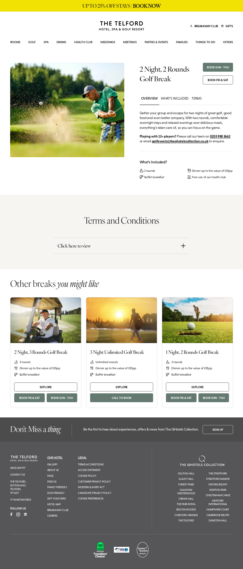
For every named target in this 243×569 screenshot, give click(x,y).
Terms (197, 98)
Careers (52, 515)
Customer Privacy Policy (94, 481)
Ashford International (217, 502)
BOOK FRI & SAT (218, 80)
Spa (46, 42)
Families (181, 42)
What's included (175, 98)
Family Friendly (57, 487)
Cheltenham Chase (218, 495)
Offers (228, 42)
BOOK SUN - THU (218, 67)
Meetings (130, 42)
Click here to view (74, 245)
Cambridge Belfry (217, 515)
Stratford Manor (217, 478)
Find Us (51, 481)
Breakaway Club (58, 510)
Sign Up (217, 429)
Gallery (52, 464)
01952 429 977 (17, 467)
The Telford (186, 520)
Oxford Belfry (217, 484)
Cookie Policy (87, 475)
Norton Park (217, 489)
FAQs (50, 475)
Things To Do (205, 42)
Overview (149, 98)
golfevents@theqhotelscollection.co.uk (180, 141)
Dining (61, 42)
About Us (53, 470)
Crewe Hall (186, 498)
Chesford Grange (186, 515)
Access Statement (89, 470)
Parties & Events (156, 42)
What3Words (22, 499)
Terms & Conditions (91, 464)
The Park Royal (186, 504)
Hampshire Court (218, 509)
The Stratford (218, 473)
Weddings (107, 42)
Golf (32, 42)
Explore (46, 387)
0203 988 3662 (220, 136)
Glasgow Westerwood (186, 491)
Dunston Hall (218, 520)
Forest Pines (186, 484)
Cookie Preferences (90, 498)
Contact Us (17, 474)
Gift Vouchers (56, 498)
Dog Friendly (56, 492)
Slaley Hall (186, 478)
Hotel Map (54, 504)
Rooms (15, 42)
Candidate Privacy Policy (94, 492)
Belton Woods (186, 509)
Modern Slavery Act (91, 487)
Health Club (83, 42)
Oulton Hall (186, 473)
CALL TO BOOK (121, 397)
